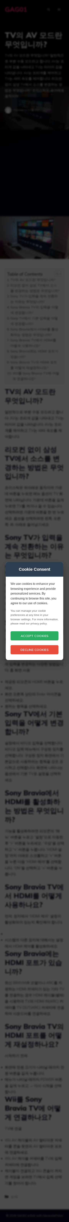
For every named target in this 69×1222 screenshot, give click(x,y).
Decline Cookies (35, 650)
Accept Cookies (34, 636)
